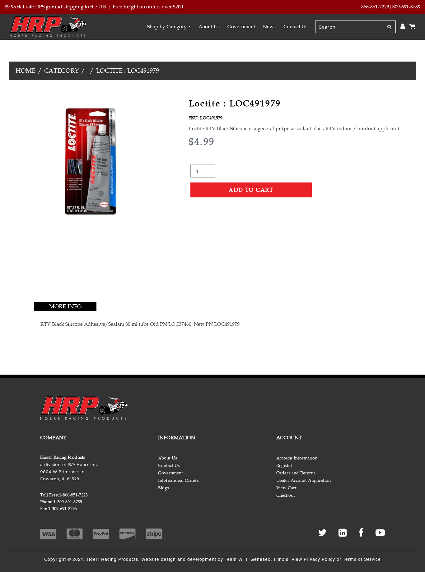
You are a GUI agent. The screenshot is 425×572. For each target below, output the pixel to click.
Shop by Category (167, 27)
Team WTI (236, 559)
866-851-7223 (375, 7)
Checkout (285, 495)
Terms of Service (362, 559)
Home (25, 71)
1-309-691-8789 (68, 502)
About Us (209, 27)
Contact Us (295, 27)
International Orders (178, 480)
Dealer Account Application (303, 480)
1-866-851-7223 (73, 495)
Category (61, 71)
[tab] (65, 306)
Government (241, 27)
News (269, 27)
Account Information (296, 458)
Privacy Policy (319, 559)
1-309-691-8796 (62, 508)
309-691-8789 (406, 7)
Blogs (163, 488)
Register (284, 465)
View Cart (286, 488)
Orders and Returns (295, 473)
